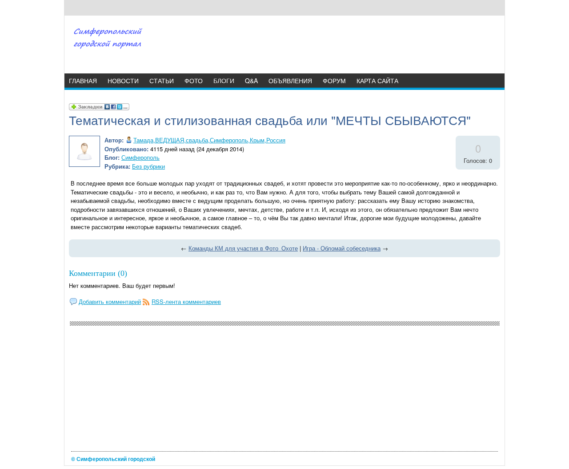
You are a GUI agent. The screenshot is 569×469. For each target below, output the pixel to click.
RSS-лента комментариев (186, 301)
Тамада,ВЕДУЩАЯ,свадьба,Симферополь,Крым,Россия (209, 140)
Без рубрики (148, 166)
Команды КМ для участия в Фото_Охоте (243, 248)
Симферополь (140, 157)
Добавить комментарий (110, 301)
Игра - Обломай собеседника (342, 248)
